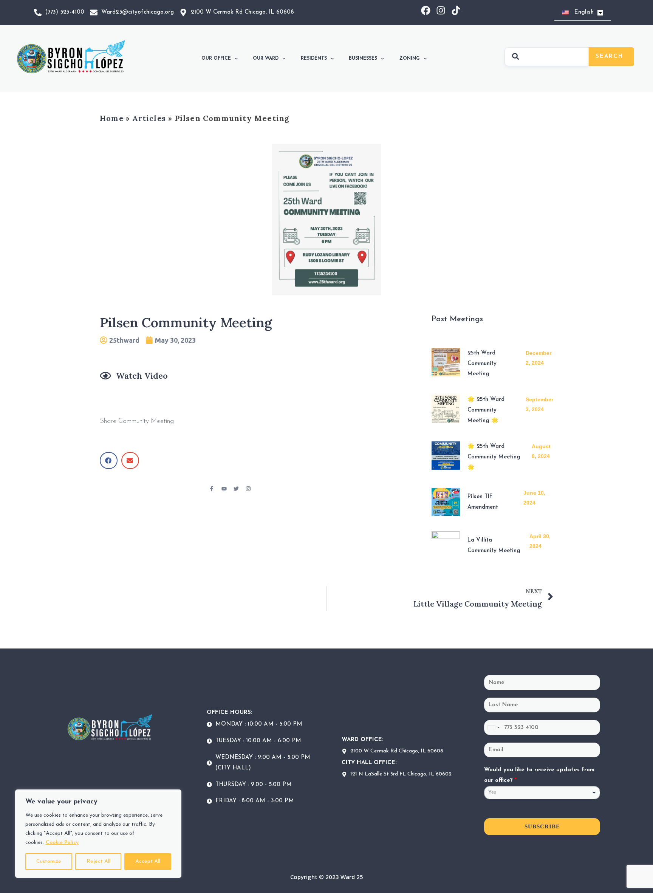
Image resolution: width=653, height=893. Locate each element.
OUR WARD (266, 58)
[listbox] (542, 792)
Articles (149, 118)
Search (610, 56)
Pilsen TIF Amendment (482, 502)
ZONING (409, 58)
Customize (48, 861)
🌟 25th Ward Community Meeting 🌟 (485, 410)
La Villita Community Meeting (493, 545)
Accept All (147, 861)
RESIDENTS (314, 58)
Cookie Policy (62, 842)
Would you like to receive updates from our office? (539, 775)
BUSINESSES (363, 58)
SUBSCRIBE (542, 826)
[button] (109, 460)
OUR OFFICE (216, 58)
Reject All (98, 861)
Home (112, 118)
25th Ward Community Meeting (482, 363)
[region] (98, 833)
